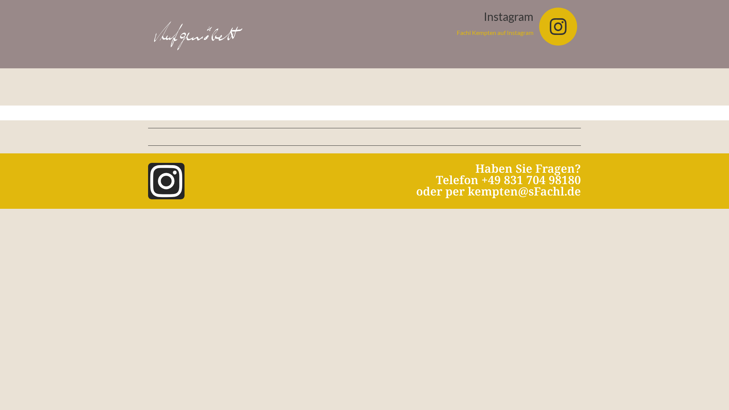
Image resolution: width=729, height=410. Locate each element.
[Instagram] (558, 27)
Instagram (508, 16)
